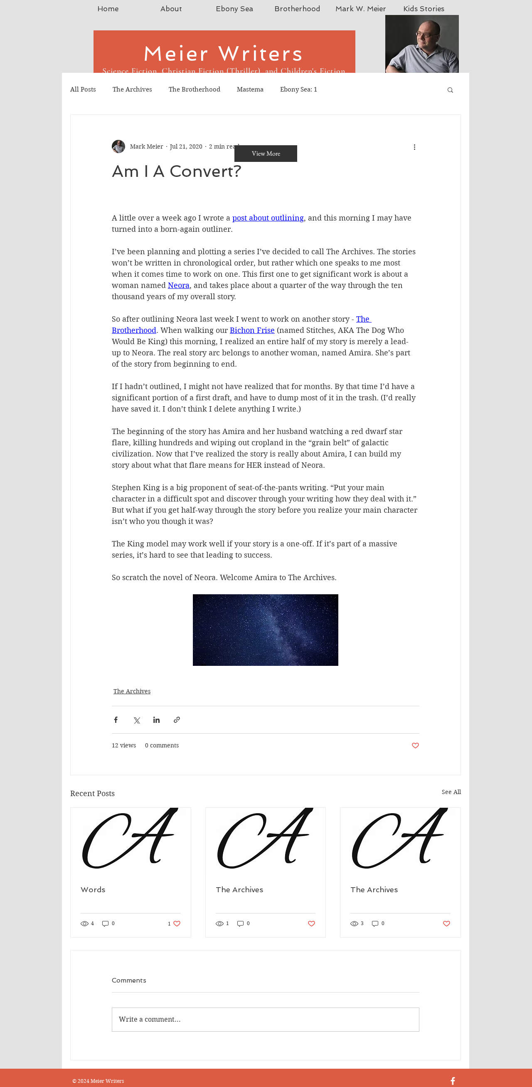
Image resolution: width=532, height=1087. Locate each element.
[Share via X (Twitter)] (136, 720)
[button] (450, 89)
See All (451, 792)
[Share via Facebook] (116, 720)
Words (93, 889)
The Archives (132, 89)
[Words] (131, 841)
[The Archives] (266, 841)
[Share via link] (177, 720)
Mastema (250, 89)
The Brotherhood (194, 89)
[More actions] (414, 146)
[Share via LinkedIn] (156, 720)
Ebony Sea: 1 (298, 89)
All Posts (83, 89)
